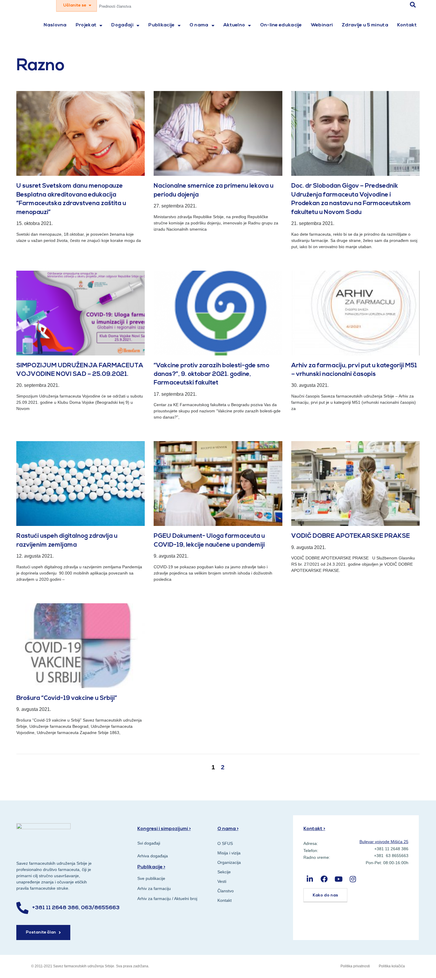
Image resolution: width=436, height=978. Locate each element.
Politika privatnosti (355, 966)
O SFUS (225, 843)
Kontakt (407, 25)
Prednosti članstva (115, 6)
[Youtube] (338, 878)
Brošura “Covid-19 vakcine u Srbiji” (66, 698)
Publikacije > (151, 867)
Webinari (322, 25)
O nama (199, 25)
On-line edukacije (281, 25)
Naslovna (55, 25)
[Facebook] (324, 878)
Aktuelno (234, 25)
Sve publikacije (151, 878)
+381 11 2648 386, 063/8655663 (76, 908)
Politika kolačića (392, 966)
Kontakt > (314, 829)
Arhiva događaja (152, 855)
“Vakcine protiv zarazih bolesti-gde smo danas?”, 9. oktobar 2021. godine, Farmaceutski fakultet (211, 374)
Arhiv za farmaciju (154, 888)
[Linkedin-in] (309, 878)
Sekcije (224, 871)
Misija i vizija (229, 853)
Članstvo (225, 890)
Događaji (122, 25)
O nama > (227, 829)
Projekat (86, 25)
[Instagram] (352, 878)
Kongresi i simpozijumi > (164, 829)
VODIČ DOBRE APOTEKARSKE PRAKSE (350, 536)
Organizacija (229, 862)
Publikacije (161, 25)
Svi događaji (148, 843)
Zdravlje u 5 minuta (365, 25)
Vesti (221, 881)
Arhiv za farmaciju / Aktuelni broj (167, 898)
